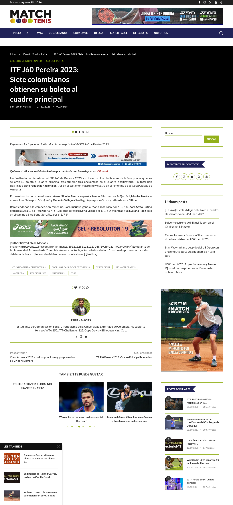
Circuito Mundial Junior (35, 54)
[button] (15, 404)
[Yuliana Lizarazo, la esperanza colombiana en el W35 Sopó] (12, 495)
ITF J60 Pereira (103, 267)
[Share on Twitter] (83, 132)
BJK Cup (99, 32)
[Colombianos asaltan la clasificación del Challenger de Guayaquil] (174, 423)
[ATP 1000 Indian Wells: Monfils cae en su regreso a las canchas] (174, 404)
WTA (40, 32)
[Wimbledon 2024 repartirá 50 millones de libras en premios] (174, 464)
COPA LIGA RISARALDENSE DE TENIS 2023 (71, 267)
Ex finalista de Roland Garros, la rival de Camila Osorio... (40, 475)
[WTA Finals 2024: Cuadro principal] (174, 484)
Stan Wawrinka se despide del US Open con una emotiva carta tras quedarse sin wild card (192, 251)
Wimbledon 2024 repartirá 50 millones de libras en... (203, 461)
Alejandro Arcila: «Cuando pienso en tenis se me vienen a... (39, 458)
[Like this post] (76, 132)
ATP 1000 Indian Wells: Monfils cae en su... (199, 401)
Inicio (17, 32)
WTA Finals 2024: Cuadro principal (200, 481)
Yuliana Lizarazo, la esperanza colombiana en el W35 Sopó (40, 493)
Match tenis (58, 273)
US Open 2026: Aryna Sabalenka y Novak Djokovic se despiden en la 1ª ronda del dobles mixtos (190, 268)
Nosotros (161, 32)
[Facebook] (199, 2)
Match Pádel (118, 32)
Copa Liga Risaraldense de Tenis (29, 267)
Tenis (73, 273)
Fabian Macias (23, 106)
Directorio (140, 32)
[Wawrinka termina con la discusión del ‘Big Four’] (81, 397)
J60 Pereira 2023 (38, 273)
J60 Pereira (18, 273)
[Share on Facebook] (79, 132)
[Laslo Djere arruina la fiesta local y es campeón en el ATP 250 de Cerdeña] (174, 445)
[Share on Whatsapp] (87, 132)
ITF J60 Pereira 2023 (125, 267)
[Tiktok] (221, 2)
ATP (29, 32)
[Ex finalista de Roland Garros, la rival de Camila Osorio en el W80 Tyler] (12, 477)
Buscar (169, 133)
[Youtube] (216, 2)
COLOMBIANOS (58, 32)
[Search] (221, 33)
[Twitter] (210, 2)
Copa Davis (80, 32)
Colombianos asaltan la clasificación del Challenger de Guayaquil (203, 422)
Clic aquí (102, 171)
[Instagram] (204, 2)
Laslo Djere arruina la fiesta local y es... (201, 442)
